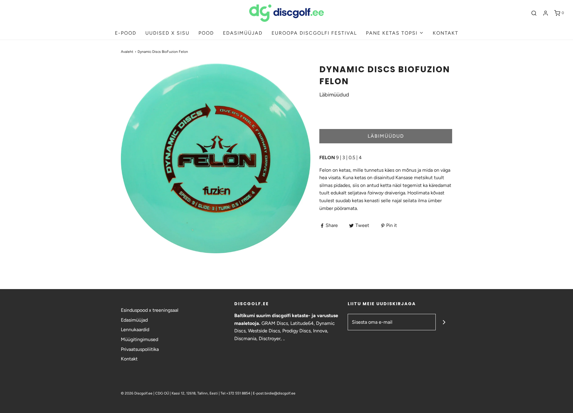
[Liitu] (444, 322)
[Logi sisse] (545, 13)
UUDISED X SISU (167, 33)
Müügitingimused (139, 339)
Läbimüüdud (386, 136)
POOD (206, 33)
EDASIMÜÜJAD (243, 33)
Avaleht (127, 52)
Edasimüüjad (134, 320)
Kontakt (129, 359)
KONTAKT (445, 33)
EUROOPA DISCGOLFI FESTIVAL (314, 33)
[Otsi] (533, 13)
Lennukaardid (135, 329)
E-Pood (125, 33)
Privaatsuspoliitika (140, 349)
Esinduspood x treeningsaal (149, 310)
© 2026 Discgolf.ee (137, 393)
